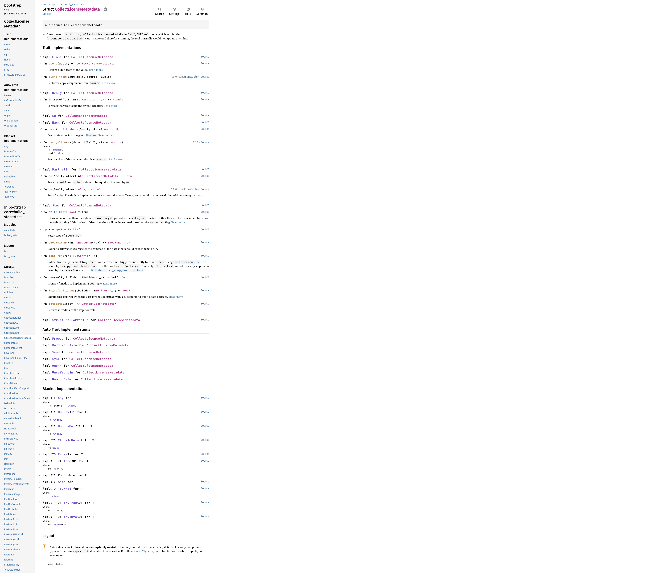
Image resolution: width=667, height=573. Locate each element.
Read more (96, 70)
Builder (89, 277)
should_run (57, 242)
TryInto (70, 517)
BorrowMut (66, 426)
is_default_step (62, 290)
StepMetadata (104, 303)
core (59, 4)
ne (50, 189)
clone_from (57, 76)
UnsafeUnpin (62, 372)
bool (130, 176)
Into (67, 461)
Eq (54, 116)
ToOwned (64, 489)
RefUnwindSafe (64, 345)
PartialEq (60, 169)
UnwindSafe (61, 379)
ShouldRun (84, 242)
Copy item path (105, 9)
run (51, 277)
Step (56, 205)
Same (61, 482)
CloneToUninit (70, 440)
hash (52, 129)
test (82, 4)
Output (57, 229)
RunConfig (81, 255)
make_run (56, 255)
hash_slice (57, 142)
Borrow (63, 412)
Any (61, 398)
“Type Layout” (151, 551)
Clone (57, 57)
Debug (57, 93)
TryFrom (70, 503)
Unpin (57, 366)
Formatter (89, 99)
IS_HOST (60, 212)
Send (56, 352)
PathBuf (74, 229)
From (61, 454)
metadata (56, 303)
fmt (51, 99)
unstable (192, 76)
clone (53, 63)
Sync (56, 359)
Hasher (71, 129)
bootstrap (49, 4)
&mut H (116, 142)
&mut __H (111, 129)
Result (118, 99)
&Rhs (81, 189)
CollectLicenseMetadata (92, 57)
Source (47, 13)
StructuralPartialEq (70, 320)
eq (50, 176)
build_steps (70, 4)
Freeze (58, 338)
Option (87, 303)
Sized (60, 153)
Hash (56, 122)
